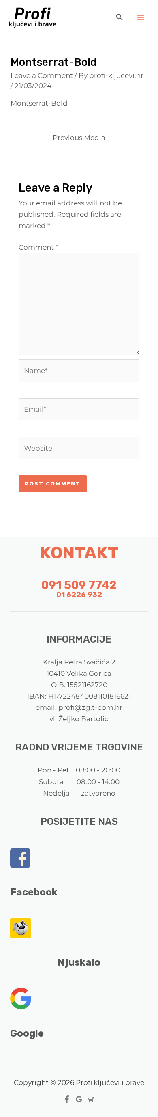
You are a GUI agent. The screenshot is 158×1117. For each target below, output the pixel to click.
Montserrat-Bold (39, 103)
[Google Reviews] (79, 1099)
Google (27, 1033)
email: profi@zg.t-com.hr (79, 707)
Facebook (34, 892)
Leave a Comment (42, 75)
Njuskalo (79, 962)
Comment (38, 247)
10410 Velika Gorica (79, 673)
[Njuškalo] (91, 1099)
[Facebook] (66, 1099)
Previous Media (79, 138)
